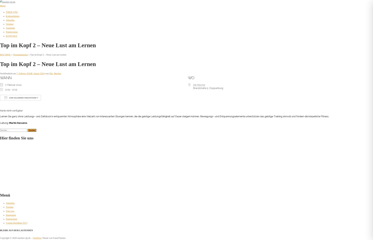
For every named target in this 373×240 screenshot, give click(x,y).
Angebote (10, 28)
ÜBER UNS (12, 12)
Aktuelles (10, 20)
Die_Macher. (55, 73)
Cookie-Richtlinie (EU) (16, 223)
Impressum (11, 215)
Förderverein (12, 32)
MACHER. (5, 55)
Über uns (10, 211)
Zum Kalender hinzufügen (22, 98)
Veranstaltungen (20, 55)
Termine (9, 24)
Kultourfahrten (12, 16)
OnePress (37, 238)
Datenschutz (11, 219)
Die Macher (199, 85)
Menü (2, 6)
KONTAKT (11, 36)
